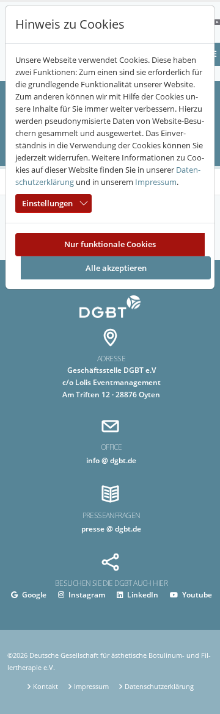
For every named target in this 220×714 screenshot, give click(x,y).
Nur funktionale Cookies (110, 244)
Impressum (156, 181)
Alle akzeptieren (116, 267)
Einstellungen (47, 203)
